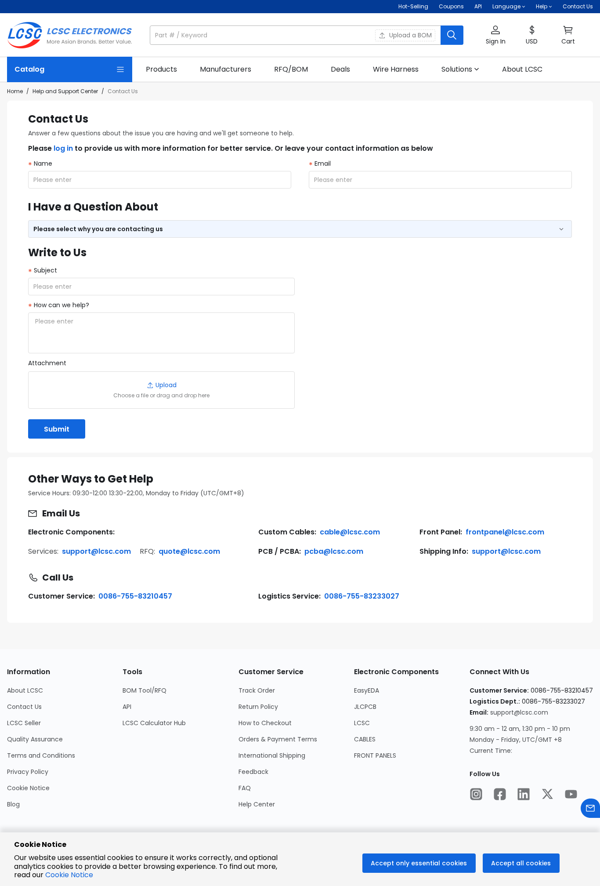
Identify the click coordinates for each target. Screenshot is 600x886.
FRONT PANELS (375, 755)
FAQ (245, 788)
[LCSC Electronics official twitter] (547, 795)
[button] (306, 35)
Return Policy (258, 706)
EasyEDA (366, 690)
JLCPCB (365, 706)
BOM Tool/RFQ (144, 690)
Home (15, 91)
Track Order (257, 690)
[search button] (452, 35)
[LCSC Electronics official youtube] (571, 795)
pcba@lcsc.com (333, 551)
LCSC (362, 723)
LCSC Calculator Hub (154, 723)
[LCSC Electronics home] (69, 35)
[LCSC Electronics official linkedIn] (523, 795)
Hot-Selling (413, 6)
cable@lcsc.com (350, 532)
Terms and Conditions (41, 755)
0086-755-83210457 (135, 596)
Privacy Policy (27, 771)
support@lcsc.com (96, 551)
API (478, 6)
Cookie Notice (28, 788)
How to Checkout (265, 723)
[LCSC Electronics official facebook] (499, 795)
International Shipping (272, 755)
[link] (161, 69)
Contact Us (578, 6)
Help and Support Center (65, 91)
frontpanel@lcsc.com (505, 532)
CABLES (365, 739)
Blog (13, 804)
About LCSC (25, 690)
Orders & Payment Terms (278, 739)
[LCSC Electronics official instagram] (476, 795)
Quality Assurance (35, 739)
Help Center (257, 804)
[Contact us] (590, 809)
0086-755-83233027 (361, 596)
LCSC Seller (24, 723)
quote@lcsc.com (189, 551)
